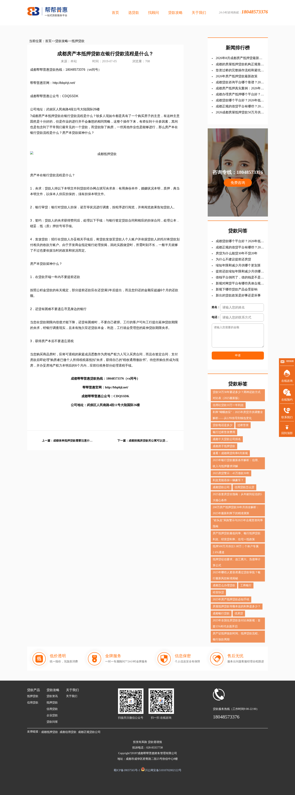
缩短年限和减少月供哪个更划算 (238, 265)
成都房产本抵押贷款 (46, 116)
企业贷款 (52, 715)
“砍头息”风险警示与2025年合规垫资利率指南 (238, 523)
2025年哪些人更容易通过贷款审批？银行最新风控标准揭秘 (236, 575)
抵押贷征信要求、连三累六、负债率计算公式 (236, 562)
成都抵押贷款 (49, 732)
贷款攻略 (175, 13)
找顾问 (153, 13)
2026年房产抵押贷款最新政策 (236, 76)
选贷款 (133, 13)
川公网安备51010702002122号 (163, 770)
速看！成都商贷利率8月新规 (230, 453)
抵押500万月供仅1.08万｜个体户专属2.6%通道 (235, 549)
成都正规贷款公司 (89, 732)
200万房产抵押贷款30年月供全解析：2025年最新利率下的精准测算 (236, 510)
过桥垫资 (243, 425)
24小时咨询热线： (243, 11)
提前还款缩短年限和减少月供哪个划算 (240, 271)
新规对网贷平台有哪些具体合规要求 (240, 283)
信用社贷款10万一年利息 (228, 405)
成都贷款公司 (221, 487)
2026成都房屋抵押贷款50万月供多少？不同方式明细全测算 (240, 112)
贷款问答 (52, 721)
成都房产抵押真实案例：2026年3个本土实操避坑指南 (239, 88)
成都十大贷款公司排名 (227, 439)
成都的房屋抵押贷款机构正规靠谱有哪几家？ (240, 64)
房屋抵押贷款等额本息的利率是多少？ (236, 606)
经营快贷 (218, 592)
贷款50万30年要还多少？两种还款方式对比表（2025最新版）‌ (236, 395)
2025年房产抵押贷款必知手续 (231, 599)
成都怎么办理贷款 (224, 585)
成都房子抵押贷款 (224, 446)
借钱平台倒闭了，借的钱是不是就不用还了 (240, 277)
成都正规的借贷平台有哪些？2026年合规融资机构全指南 (240, 106)
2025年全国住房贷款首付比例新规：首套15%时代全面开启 (236, 623)
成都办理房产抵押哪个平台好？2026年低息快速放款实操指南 (238, 94)
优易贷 (239, 613)
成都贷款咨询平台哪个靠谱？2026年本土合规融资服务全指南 (240, 82)
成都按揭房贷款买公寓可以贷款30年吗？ (149, 440)
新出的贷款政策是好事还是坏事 (238, 295)
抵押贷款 (78, 41)
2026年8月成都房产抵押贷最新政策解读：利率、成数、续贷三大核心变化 (240, 58)
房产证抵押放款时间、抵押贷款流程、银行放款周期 (236, 636)
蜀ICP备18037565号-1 (127, 770)
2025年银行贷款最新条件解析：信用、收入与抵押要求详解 (236, 463)
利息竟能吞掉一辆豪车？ (228, 480)
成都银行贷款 (221, 613)
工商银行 (245, 585)
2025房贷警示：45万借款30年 (231, 473)
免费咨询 (238, 183)
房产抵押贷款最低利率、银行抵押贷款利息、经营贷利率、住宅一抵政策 (236, 536)
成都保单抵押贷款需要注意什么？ (73, 440)
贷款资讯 (52, 696)
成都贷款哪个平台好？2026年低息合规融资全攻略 (240, 100)
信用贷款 (32, 702)
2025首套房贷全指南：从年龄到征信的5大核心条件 (237, 497)
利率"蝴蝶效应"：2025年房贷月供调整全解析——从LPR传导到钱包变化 (238, 415)
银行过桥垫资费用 (224, 432)
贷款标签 (237, 383)
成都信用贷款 (68, 732)
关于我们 (199, 13)
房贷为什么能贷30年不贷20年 (236, 253)
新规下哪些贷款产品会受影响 (236, 289)
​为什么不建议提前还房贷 (233, 259)
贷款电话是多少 (222, 425)
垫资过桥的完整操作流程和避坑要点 (240, 70)
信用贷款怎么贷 (244, 487)
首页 (115, 13)
